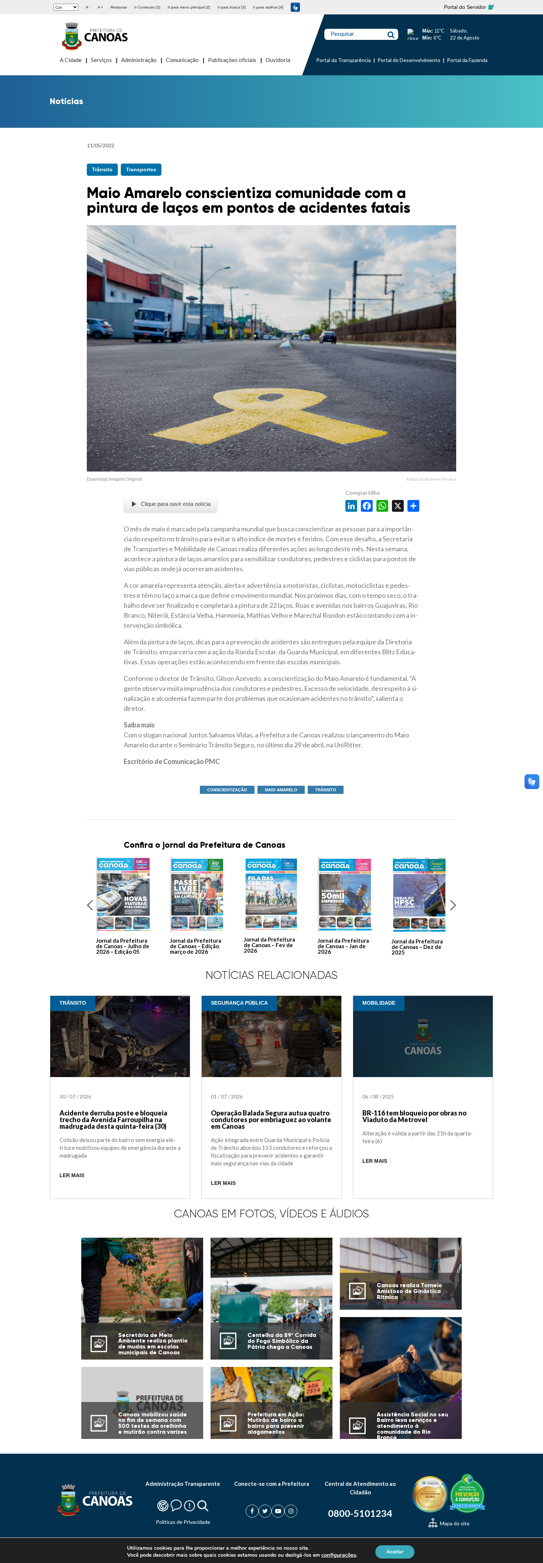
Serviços (101, 59)
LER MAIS (71, 1175)
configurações (338, 1555)
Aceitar (394, 1551)
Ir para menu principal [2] (189, 7)
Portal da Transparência (343, 60)
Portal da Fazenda (467, 60)
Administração (139, 59)
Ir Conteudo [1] (147, 7)
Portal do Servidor (466, 7)
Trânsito (102, 169)
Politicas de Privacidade (183, 1522)
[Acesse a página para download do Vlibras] (295, 7)
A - (88, 7)
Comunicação (182, 59)
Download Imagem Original (114, 479)
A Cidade (71, 59)
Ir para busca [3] (232, 7)
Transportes (141, 169)
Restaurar (118, 7)
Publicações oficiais (232, 59)
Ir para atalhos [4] (268, 7)
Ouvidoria (278, 59)
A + (100, 7)
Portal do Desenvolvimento (409, 60)
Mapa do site (454, 1523)
